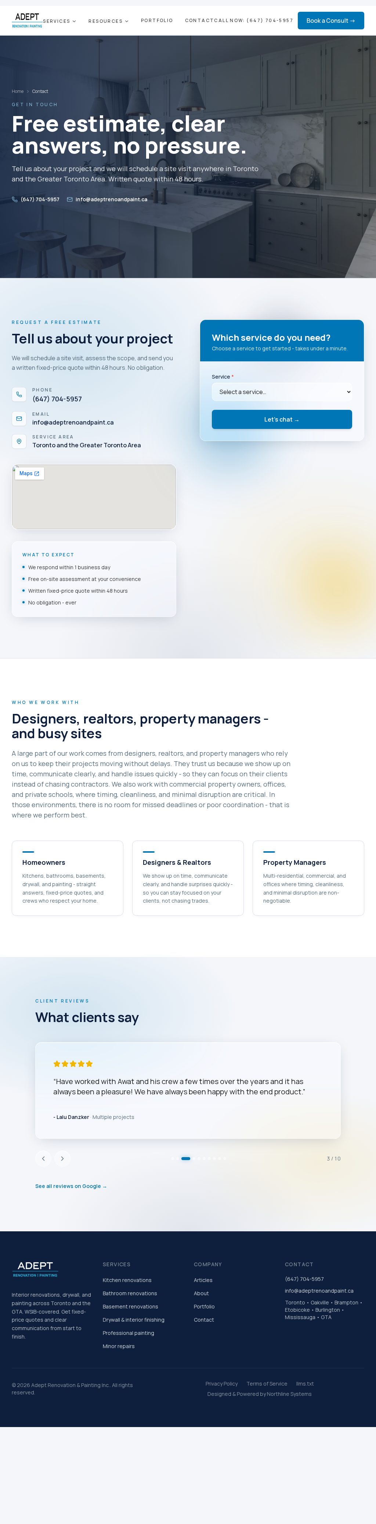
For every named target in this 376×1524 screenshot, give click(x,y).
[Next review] (62, 1200)
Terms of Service (267, 1424)
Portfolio (157, 21)
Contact (199, 21)
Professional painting (128, 1373)
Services (56, 21)
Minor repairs (119, 1387)
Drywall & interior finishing (133, 1360)
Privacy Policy (222, 1424)
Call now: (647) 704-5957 (253, 21)
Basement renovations (130, 1347)
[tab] (172, 1199)
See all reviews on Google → (71, 1227)
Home (18, 91)
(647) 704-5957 (40, 199)
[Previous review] (43, 1200)
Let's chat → (282, 419)
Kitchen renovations (127, 1321)
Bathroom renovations (130, 1334)
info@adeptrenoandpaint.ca (111, 199)
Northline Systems (289, 1434)
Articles (203, 1321)
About (201, 1334)
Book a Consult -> (331, 21)
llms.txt (305, 1424)
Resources (105, 21)
